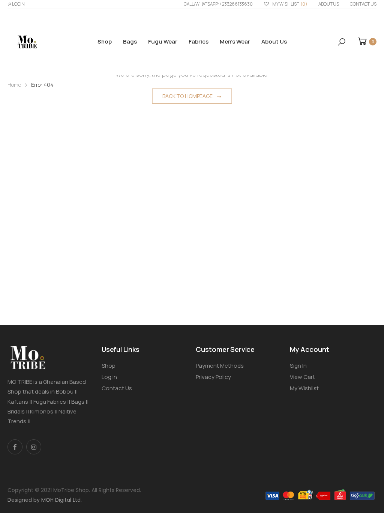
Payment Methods (220, 366)
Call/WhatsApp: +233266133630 (218, 4)
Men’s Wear (235, 41)
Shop (105, 41)
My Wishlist (290, 4)
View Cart (302, 377)
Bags (130, 41)
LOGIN (18, 4)
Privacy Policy (213, 377)
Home (14, 84)
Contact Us (363, 4)
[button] (341, 42)
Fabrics (198, 41)
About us (328, 4)
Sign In (298, 366)
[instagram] (33, 446)
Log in (109, 377)
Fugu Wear (162, 41)
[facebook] (15, 446)
